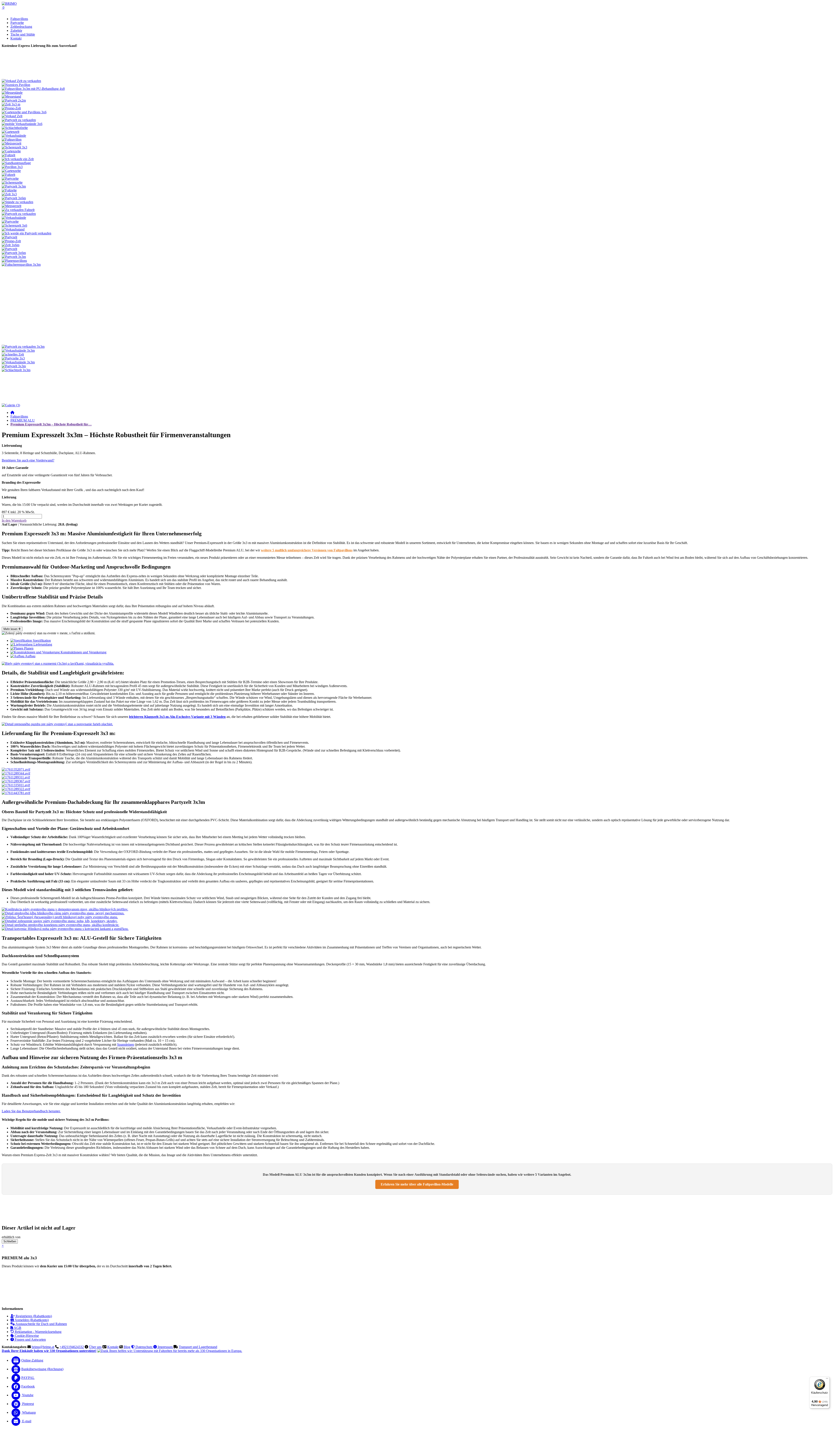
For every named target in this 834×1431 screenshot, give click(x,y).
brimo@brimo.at (43, 1347)
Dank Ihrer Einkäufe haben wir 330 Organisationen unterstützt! (49, 1351)
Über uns (95, 1347)
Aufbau (29, 656)
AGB (17, 1328)
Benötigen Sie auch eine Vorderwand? (28, 460)
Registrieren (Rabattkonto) (33, 1316)
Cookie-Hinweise (26, 1335)
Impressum (165, 1347)
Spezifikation (41, 640)
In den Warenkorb (14, 520)
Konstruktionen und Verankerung (83, 652)
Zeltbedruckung (21, 26)
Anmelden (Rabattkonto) (31, 1320)
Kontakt (112, 1347)
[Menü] (827, 1379)
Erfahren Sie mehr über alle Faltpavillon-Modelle (417, 1184)
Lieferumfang (42, 644)
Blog (127, 1347)
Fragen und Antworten (30, 1339)
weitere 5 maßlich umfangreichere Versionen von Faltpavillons (306, 550)
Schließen (9, 1241)
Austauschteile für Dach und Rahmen (41, 1324)
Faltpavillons (19, 19)
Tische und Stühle (22, 34)
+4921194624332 (72, 1347)
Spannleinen (125, 1044)
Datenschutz (144, 1347)
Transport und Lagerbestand (198, 1347)
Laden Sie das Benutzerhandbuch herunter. (31, 1111)
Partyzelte (17, 23)
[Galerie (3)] (11, 405)
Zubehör (16, 30)
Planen (28, 648)
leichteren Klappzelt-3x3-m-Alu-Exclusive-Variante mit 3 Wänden (177, 717)
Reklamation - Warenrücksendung (37, 1332)
